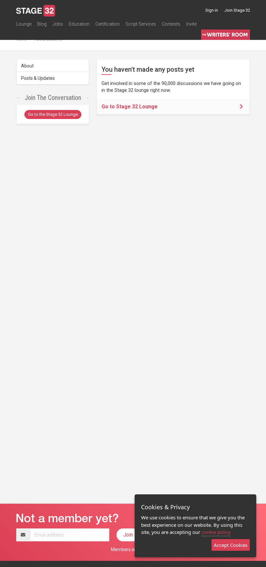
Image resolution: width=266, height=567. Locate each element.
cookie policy (216, 532)
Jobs (58, 24)
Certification (107, 24)
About (27, 65)
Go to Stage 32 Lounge (130, 106)
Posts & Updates (38, 78)
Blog (42, 24)
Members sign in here (133, 549)
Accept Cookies (231, 545)
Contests (171, 24)
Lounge (23, 24)
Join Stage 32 (237, 10)
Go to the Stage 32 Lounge (53, 114)
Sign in (211, 10)
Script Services (141, 24)
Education (79, 24)
